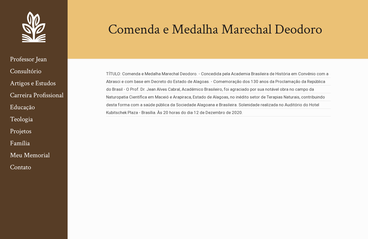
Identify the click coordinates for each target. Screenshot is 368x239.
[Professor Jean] (34, 27)
